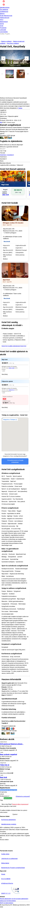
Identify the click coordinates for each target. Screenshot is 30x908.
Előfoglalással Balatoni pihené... (12, 744)
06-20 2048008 (5, 879)
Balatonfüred (4, 21)
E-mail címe (3, 792)
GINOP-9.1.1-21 (5, 893)
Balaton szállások (6, 41)
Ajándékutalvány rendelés (8, 824)
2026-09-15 (11, 389)
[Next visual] (27, 58)
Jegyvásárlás (4, 32)
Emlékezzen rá (4, 796)
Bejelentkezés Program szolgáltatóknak (13, 867)
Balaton (2, 13)
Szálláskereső (4, 11)
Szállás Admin (5, 854)
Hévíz (1, 19)
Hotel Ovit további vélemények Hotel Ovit (14, 346)
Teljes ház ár (4, 765)
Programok (3, 28)
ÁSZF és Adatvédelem (6, 903)
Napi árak (5, 359)
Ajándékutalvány (5, 7)
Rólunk (3, 874)
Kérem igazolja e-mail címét (8, 806)
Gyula (1, 26)
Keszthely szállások (13, 43)
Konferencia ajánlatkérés (8, 819)
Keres (1, 161)
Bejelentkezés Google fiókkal (8, 790)
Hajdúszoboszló (4, 17)
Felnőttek (7, 155)
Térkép (20, 108)
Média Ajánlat (5, 863)
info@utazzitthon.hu (7, 883)
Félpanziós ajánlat (7, 381)
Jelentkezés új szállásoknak (9, 858)
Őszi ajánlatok (4, 9)
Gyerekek (3, 159)
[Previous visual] (3, 58)
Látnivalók (3, 30)
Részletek (7, 241)
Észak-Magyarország (6, 15)
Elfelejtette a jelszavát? (23, 796)
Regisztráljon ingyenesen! (20, 804)
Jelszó (2, 794)
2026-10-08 (5, 194)
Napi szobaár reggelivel (8, 754)
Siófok (2, 24)
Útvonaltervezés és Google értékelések (15, 461)
